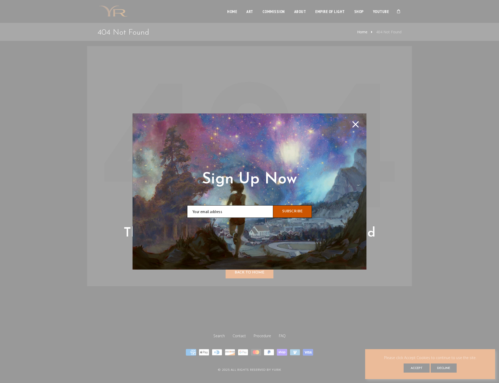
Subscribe (292, 211)
